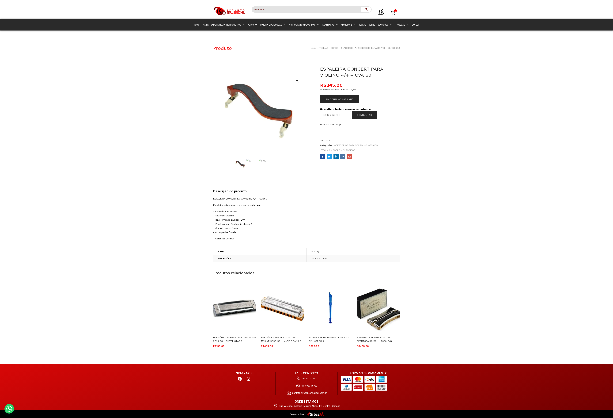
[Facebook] (240, 379)
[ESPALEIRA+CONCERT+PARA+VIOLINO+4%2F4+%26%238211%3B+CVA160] (329, 156)
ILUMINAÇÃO (328, 25)
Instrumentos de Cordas (302, 25)
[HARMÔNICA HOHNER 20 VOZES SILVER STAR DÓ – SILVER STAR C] (234, 308)
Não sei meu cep (330, 124)
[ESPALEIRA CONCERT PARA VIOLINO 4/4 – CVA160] (322, 156)
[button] (393, 12)
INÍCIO (197, 25)
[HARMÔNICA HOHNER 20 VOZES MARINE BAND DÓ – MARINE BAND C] (282, 308)
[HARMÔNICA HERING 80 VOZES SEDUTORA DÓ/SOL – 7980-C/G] (378, 308)
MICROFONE (346, 25)
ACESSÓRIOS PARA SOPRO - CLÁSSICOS (378, 48)
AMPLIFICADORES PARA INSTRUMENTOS (222, 25)
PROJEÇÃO (400, 25)
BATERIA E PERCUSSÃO (271, 25)
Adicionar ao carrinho (339, 99)
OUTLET (415, 25)
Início (313, 48)
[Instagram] (249, 379)
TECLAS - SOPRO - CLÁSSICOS (336, 48)
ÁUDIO (251, 25)
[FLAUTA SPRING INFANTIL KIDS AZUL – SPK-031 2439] (330, 308)
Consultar (364, 114)
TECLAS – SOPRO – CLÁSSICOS (373, 25)
